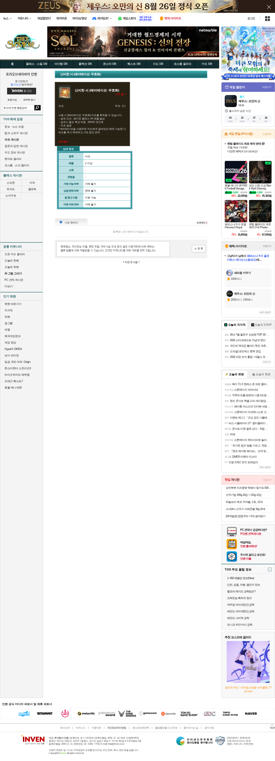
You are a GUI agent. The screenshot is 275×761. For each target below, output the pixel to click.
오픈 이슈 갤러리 (15, 254)
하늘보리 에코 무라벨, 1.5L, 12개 (244, 502)
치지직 (9, 310)
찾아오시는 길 (190, 727)
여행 (7, 329)
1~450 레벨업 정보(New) (240, 578)
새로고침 (264, 312)
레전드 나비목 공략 (238, 618)
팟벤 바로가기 (13, 304)
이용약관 (96, 727)
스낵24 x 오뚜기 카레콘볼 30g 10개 (245, 509)
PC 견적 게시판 (14, 279)
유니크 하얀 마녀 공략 (239, 624)
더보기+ (267, 87)
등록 (198, 249)
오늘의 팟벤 (12, 267)
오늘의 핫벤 (12, 260)
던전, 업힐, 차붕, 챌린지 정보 (243, 584)
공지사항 (209, 727)
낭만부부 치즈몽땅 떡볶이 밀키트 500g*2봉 (249, 487)
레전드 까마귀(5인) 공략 (240, 611)
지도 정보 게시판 (15, 152)
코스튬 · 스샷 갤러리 (17, 165)
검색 (37, 107)
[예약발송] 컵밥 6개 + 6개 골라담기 (245, 516)
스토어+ (267, 134)
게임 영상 (10, 342)
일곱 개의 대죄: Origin (17, 361)
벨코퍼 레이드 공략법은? (241, 591)
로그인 (251, 18)
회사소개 (65, 727)
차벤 (7, 316)
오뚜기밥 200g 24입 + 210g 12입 (243, 494)
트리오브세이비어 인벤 (21, 74)
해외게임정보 (13, 336)
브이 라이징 (12, 355)
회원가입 (12, 100)
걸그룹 (9, 323)
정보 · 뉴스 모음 (14, 126)
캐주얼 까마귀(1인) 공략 (240, 604)
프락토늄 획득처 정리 (239, 598)
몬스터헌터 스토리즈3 (18, 368)
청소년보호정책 (140, 727)
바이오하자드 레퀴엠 (17, 374)
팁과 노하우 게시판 (16, 133)
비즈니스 (80, 727)
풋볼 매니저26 (13, 387)
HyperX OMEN (13, 349)
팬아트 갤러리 (13, 158)
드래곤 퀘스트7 (14, 381)
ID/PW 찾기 (29, 100)
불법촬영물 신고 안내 (166, 727)
